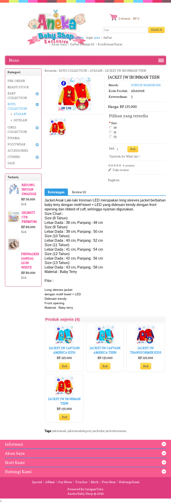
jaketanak (59, 431)
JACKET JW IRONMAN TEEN (64, 401)
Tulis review (120, 170)
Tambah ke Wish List (123, 156)
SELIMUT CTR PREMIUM (29, 217)
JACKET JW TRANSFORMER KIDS (145, 350)
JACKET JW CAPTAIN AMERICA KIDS (64, 350)
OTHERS (14, 157)
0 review (128, 165)
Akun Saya (59, 44)
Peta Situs (109, 482)
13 (115, 136)
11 (115, 132)
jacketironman (116, 431)
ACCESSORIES (18, 150)
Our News (65, 482)
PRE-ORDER (16, 81)
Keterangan (56, 192)
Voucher (81, 482)
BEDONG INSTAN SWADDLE (29, 189)
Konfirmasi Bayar (110, 44)
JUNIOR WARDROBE (146, 85)
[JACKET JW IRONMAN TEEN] (57, 127)
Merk (95, 482)
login (89, 37)
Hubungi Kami (129, 482)
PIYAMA (14, 138)
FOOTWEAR (16, 144)
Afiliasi (50, 482)
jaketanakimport (80, 431)
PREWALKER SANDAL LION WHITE (30, 260)
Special (37, 482)
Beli (64, 366)
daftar (107, 37)
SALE (11, 163)
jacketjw (98, 431)
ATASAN (20, 114)
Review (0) (79, 192)
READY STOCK (18, 87)
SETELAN (20, 120)
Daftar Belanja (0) (82, 44)
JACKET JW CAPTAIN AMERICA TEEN (105, 350)
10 (115, 127)
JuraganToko (94, 489)
